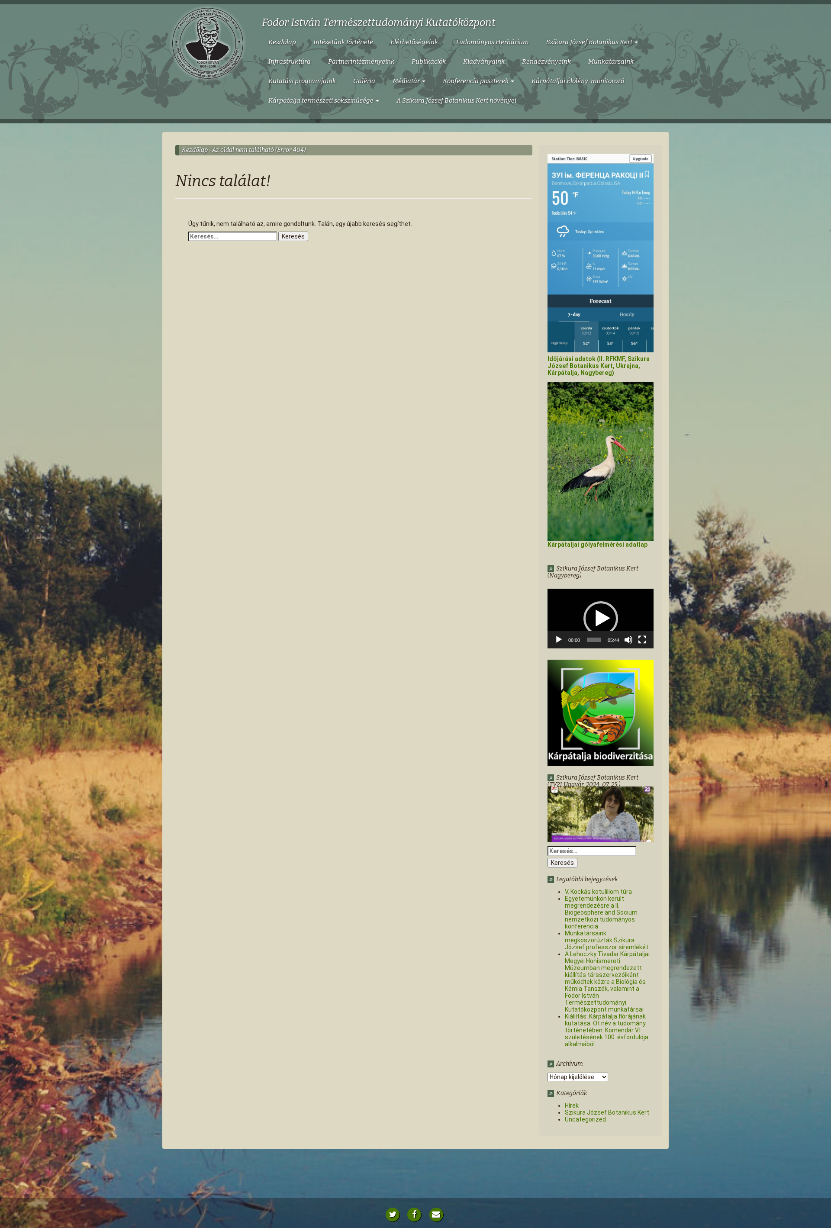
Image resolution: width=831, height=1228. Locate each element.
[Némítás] (628, 639)
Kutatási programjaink (302, 81)
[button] (600, 618)
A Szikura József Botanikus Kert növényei (456, 100)
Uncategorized (585, 1119)
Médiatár (407, 81)
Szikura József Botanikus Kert (590, 42)
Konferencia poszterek (476, 81)
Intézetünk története (343, 42)
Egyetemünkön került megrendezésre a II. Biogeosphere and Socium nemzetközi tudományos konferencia (601, 912)
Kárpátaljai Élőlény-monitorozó (577, 81)
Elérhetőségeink (414, 42)
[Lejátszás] (558, 639)
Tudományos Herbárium (492, 42)
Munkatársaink (611, 61)
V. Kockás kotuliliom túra (598, 891)
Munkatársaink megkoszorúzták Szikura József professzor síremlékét (606, 940)
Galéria (364, 81)
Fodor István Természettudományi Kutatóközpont (379, 22)
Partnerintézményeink (361, 61)
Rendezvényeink (546, 61)
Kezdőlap (282, 42)
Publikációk (429, 61)
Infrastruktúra (289, 61)
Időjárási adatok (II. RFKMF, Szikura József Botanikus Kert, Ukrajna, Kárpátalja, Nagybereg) (599, 365)
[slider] (594, 640)
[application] (601, 618)
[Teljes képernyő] (642, 639)
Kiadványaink (484, 61)
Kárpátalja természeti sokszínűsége (321, 100)
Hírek (572, 1105)
